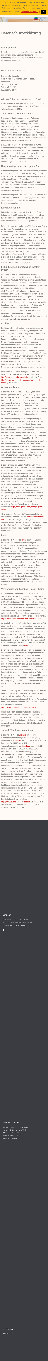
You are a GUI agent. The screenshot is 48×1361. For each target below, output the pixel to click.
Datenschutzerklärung (30, 12)
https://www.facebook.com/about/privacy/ (19, 707)
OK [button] (44, 12)
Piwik (23, 540)
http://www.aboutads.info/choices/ (15, 377)
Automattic (17, 740)
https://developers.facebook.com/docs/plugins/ (21, 619)
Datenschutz (9, 1334)
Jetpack (22, 735)
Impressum (8, 1329)
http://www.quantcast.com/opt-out (15, 802)
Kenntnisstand (30, 645)
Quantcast (26, 746)
